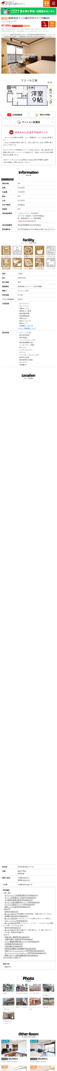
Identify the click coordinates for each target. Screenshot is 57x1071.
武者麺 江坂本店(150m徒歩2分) (16, 916)
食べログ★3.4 (10, 930)
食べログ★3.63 (10, 918)
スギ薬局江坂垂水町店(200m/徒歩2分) (19, 900)
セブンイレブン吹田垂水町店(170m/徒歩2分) (21, 895)
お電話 (45, 25)
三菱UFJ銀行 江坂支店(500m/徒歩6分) (19, 939)
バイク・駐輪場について (27, 328)
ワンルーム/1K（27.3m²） (9, 1059)
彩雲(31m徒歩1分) (11, 912)
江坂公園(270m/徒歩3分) (14, 946)
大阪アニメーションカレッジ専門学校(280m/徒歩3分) (25, 951)
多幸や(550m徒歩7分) (13, 928)
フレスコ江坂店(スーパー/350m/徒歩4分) (20, 905)
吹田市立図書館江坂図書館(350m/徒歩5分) (20, 949)
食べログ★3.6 (10, 923)
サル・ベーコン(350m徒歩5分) (16, 921)
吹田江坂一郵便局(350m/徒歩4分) (17, 937)
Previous (2, 55)
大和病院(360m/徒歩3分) (14, 944)
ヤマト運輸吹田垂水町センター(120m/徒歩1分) (22, 942)
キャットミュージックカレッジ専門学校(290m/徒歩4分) (25, 953)
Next (54, 55)
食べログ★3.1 (10, 914)
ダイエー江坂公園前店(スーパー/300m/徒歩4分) (22, 902)
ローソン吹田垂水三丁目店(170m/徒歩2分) (20, 898)
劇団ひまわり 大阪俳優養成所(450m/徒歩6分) (21, 955)
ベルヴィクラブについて (27, 221)
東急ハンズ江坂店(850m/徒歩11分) (18, 907)
